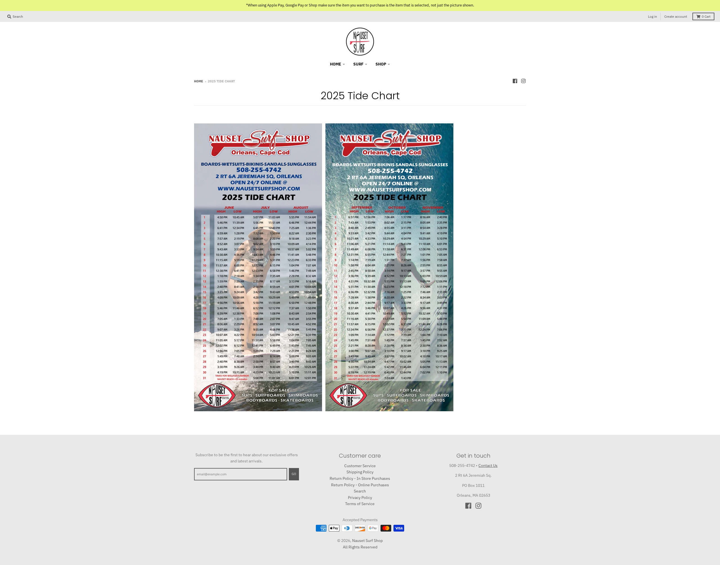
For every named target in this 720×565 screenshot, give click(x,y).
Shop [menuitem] (380, 64)
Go (294, 474)
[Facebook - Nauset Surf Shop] (515, 80)
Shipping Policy (360, 471)
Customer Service (360, 465)
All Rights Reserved (360, 547)
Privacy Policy (360, 497)
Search (360, 491)
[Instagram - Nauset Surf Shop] (523, 80)
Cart (706, 16)
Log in (652, 16)
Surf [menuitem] (358, 64)
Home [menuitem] (335, 64)
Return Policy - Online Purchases (360, 484)
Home (198, 81)
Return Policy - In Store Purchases (360, 478)
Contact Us (488, 465)
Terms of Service (360, 503)
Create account (675, 16)
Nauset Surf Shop (367, 540)
